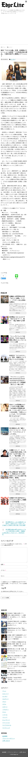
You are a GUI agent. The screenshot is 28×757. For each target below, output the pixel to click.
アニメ (4, 691)
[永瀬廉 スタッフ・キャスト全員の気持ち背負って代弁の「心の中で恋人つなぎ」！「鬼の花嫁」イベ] (5, 453)
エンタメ (12, 59)
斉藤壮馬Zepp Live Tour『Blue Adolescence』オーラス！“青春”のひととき (17, 630)
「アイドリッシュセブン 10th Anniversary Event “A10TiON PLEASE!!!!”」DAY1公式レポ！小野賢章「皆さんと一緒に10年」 (17, 380)
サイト (3, 576)
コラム (4, 704)
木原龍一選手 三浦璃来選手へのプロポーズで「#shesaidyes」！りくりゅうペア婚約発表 (17, 637)
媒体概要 (4, 736)
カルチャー (5, 699)
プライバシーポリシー (8, 738)
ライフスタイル (6, 725)
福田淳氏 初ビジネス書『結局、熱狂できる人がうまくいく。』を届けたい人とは (16, 650)
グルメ (4, 701)
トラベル (4, 714)
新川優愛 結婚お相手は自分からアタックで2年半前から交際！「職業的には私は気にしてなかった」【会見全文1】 (14, 532)
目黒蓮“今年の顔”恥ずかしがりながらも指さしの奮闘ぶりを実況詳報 (17, 500)
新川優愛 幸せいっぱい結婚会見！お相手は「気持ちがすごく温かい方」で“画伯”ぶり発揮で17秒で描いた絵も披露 (14, 523)
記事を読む (18, 332)
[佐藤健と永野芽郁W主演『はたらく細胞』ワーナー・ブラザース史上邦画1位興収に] (5, 299)
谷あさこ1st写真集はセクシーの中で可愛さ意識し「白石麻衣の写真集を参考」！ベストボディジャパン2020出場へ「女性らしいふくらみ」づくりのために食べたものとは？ (17, 410)
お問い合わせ (6, 740)
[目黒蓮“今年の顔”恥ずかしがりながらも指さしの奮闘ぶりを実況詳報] (5, 501)
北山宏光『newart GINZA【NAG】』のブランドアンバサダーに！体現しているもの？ (16, 679)
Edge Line (16, 754)
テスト (4, 712)
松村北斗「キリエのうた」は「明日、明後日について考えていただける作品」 (17, 357)
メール (3, 570)
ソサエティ (5, 709)
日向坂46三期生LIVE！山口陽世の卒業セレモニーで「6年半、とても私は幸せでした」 (17, 623)
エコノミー (5, 693)
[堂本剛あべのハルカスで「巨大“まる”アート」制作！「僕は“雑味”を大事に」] (5, 320)
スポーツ (4, 707)
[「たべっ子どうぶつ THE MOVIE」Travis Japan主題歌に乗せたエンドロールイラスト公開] (5, 339)
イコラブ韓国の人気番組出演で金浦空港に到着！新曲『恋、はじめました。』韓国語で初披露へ (16, 643)
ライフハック (6, 728)
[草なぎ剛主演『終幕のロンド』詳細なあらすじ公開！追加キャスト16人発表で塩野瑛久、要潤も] (5, 475)
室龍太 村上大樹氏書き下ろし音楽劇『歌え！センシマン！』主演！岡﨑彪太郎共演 (16, 657)
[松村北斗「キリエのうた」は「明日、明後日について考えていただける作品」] (5, 358)
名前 (3, 564)
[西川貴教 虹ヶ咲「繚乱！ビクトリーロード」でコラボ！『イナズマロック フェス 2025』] (5, 431)
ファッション (6, 722)
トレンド (4, 717)
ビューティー (6, 720)
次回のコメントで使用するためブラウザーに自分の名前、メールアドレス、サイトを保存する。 (14, 583)
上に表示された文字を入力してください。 (12, 591)
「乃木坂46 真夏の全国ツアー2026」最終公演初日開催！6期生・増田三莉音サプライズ (16, 672)
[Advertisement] (14, 30)
